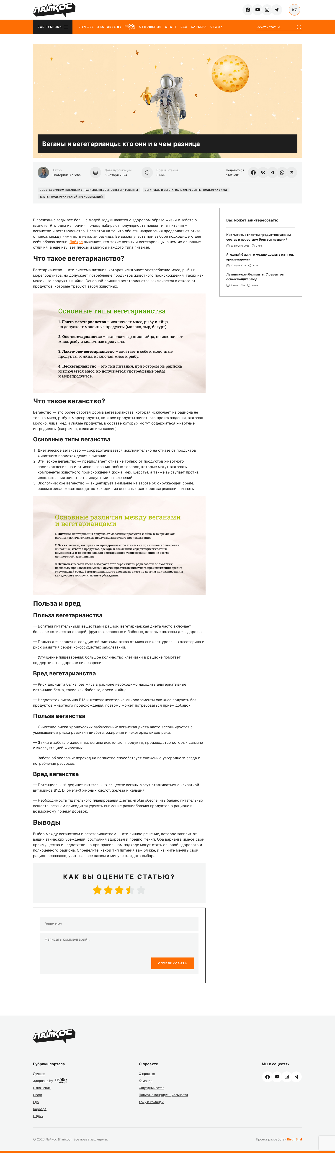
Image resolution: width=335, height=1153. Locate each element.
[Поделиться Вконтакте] (263, 172)
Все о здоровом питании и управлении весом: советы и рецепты (89, 189)
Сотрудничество (151, 1088)
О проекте (147, 1074)
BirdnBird (294, 1139)
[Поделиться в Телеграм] (272, 172)
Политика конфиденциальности (163, 1095)
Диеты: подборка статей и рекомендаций (71, 196)
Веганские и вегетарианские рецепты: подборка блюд (186, 189)
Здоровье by (109, 26)
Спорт (171, 26)
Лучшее (86, 26)
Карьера (199, 26)
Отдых (216, 26)
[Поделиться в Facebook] (253, 172)
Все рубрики (50, 26)
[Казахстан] (294, 9)
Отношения (150, 26)
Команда (145, 1081)
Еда (184, 26)
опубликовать (172, 963)
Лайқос (76, 241)
